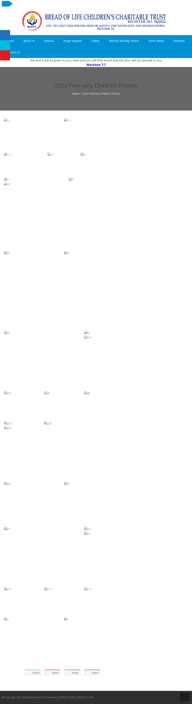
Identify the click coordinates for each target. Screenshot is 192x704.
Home (10, 41)
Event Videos (156, 41)
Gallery (95, 41)
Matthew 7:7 (96, 65)
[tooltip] (5, 35)
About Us (29, 41)
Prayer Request (72, 41)
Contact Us (13, 52)
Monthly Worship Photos (124, 41)
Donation (179, 41)
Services (49, 41)
